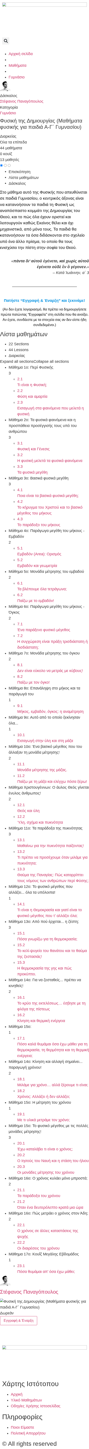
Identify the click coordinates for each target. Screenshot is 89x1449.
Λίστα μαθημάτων (24, 178)
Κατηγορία (9, 107)
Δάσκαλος (8, 96)
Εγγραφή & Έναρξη (18, 1320)
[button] (5, 41)
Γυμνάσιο (8, 113)
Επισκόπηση (19, 172)
